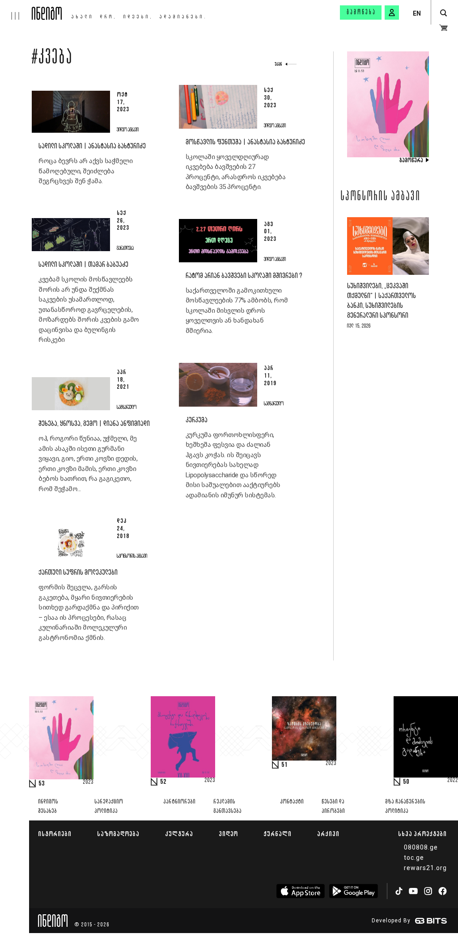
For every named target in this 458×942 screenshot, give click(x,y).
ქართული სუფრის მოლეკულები (78, 572)
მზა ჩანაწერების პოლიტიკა (405, 807)
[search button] (443, 13)
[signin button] (392, 12)
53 (41, 783)
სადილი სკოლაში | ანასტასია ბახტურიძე (92, 146)
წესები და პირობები (333, 807)
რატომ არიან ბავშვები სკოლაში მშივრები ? (244, 276)
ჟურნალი (277, 833)
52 (163, 782)
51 (284, 765)
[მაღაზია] (443, 28)
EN (417, 13)
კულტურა (179, 833)
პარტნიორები (179, 802)
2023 (88, 782)
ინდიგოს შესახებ (48, 807)
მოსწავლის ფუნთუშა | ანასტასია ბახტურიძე (245, 142)
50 (406, 782)
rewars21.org (425, 867)
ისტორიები (55, 833)
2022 (452, 781)
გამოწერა (361, 12)
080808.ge (421, 847)
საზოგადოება (118, 833)
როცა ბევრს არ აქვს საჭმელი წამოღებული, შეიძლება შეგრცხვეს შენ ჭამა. (85, 171)
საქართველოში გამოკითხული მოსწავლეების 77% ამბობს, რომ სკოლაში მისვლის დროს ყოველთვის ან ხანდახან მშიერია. (237, 310)
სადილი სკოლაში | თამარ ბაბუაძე (83, 265)
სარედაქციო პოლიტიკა (108, 807)
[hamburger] (16, 10)
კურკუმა (197, 420)
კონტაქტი (292, 802)
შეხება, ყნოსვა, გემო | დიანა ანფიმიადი (94, 424)
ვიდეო (228, 833)
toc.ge (414, 857)
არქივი (328, 833)
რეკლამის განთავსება (227, 807)
